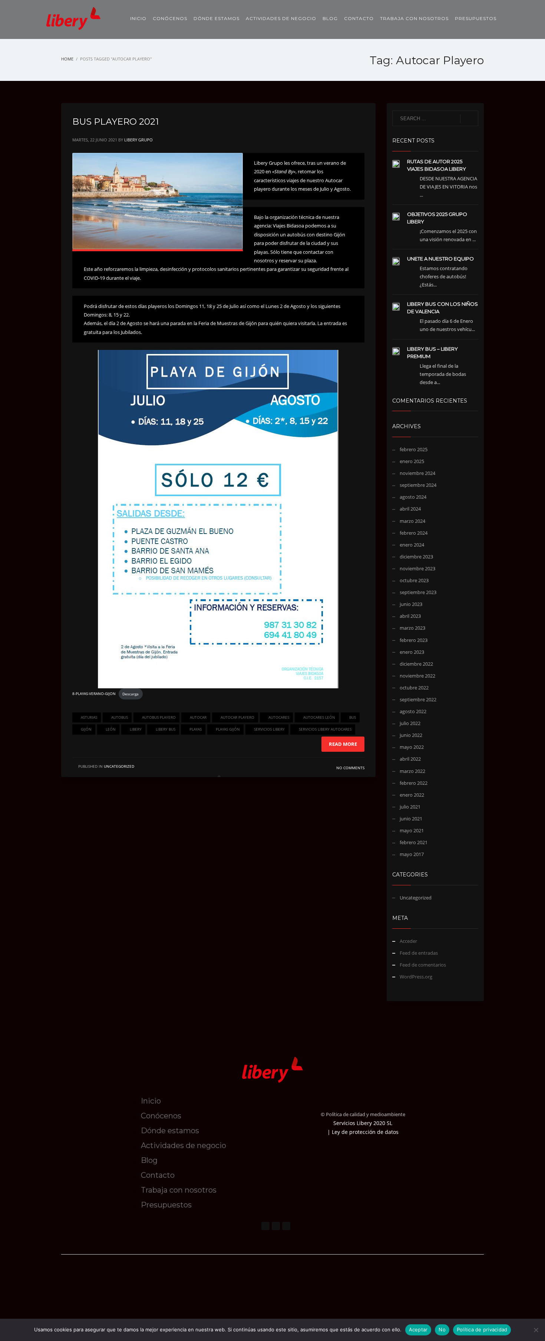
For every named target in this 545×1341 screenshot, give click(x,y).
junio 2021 (411, 818)
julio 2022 (410, 723)
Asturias (89, 717)
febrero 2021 (413, 842)
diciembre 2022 (416, 663)
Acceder (408, 941)
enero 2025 (412, 461)
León (111, 729)
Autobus (119, 717)
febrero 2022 (413, 783)
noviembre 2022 (417, 675)
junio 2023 (411, 604)
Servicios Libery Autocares (325, 729)
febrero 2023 (413, 640)
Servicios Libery (269, 729)
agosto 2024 (413, 497)
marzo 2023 (412, 627)
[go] (469, 119)
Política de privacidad (482, 1329)
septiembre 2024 (418, 485)
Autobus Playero (159, 717)
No (442, 1329)
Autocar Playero (237, 717)
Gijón (86, 729)
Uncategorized (119, 766)
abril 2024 (410, 508)
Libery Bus (165, 729)
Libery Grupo (138, 139)
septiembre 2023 (418, 592)
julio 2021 (410, 806)
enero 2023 (412, 652)
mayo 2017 (412, 854)
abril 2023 (410, 616)
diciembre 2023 (416, 556)
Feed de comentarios (423, 964)
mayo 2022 (412, 747)
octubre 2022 (414, 687)
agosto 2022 (413, 711)
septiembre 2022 (418, 699)
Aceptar (418, 1329)
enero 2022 (412, 794)
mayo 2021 (412, 830)
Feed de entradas (419, 953)
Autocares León (319, 717)
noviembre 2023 (417, 568)
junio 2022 (411, 735)
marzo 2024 (412, 521)
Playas (195, 729)
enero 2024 (412, 544)
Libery (136, 729)
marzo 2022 (412, 771)
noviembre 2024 (417, 473)
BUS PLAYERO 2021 (115, 121)
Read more (343, 744)
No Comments (350, 767)
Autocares (278, 717)
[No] (535, 1330)
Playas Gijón (228, 729)
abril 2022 (410, 758)
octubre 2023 (414, 580)
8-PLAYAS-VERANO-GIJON (94, 693)
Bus (352, 717)
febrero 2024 (413, 532)
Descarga (130, 693)
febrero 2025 (413, 449)
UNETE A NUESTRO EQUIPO (440, 259)
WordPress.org (416, 976)
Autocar (198, 717)
